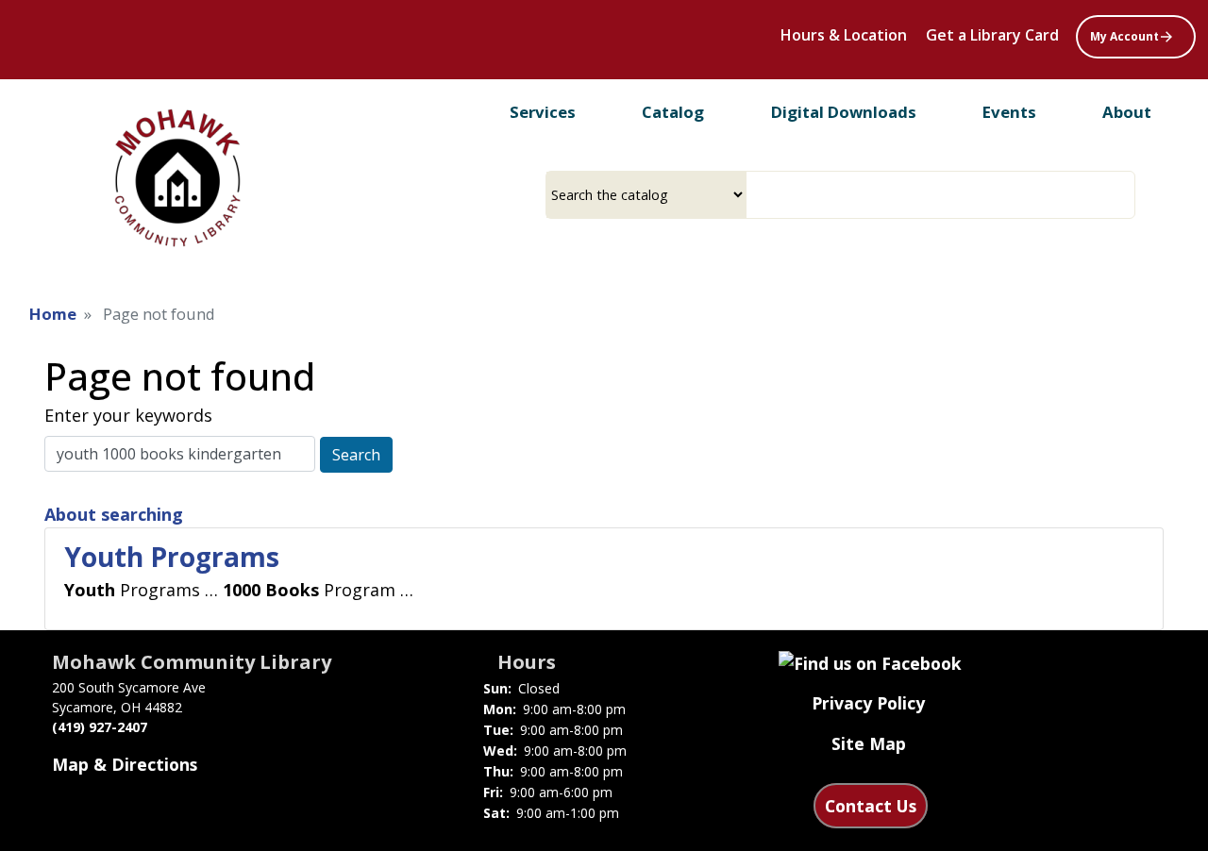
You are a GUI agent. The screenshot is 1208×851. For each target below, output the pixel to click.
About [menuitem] (1126, 112)
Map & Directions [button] (124, 764)
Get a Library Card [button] (992, 35)
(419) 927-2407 (99, 727)
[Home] (176, 178)
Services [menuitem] (543, 112)
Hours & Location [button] (843, 35)
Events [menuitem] (1009, 112)
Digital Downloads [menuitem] (843, 112)
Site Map (868, 743)
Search (356, 454)
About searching (113, 514)
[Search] (1127, 195)
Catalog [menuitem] (673, 112)
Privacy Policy (868, 703)
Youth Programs (171, 557)
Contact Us (870, 805)
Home (52, 314)
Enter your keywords (128, 415)
